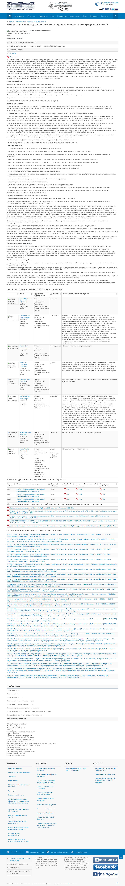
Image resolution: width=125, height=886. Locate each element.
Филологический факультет (16, 753)
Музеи (85, 16)
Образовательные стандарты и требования (18, 786)
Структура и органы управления (19, 772)
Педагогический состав (16, 795)
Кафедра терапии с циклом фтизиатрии (20, 701)
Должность (54, 294)
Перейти (13, 53)
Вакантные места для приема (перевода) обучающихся (18, 828)
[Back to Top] (121, 857)
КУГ (104, 489)
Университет (19, 16)
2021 (9, 494)
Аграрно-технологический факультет (19, 736)
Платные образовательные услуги (17, 816)
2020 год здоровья (13, 730)
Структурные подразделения (36, 22)
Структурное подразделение (39, 295)
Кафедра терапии (13, 694)
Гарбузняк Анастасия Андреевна (23, 364)
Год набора (9, 485)
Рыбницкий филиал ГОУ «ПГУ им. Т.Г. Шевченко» (76, 769)
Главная (11, 22)
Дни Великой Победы (14, 726)
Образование (43, 16)
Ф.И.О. (22, 294)
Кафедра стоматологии (14, 697)
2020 (9, 489)
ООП (80, 489)
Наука (52, 16)
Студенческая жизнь (14, 734)
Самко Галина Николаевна (24, 450)
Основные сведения (15, 768)
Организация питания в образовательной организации (18, 840)
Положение (13, 57)
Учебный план (67, 485)
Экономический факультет (16, 755)
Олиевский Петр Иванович (25, 433)
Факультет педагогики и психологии (19, 749)
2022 (9, 499)
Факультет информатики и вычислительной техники (46, 781)
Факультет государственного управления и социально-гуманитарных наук (32, 743)
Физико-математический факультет (45, 800)
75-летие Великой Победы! (16, 728)
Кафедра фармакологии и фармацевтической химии (24, 715)
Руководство (12, 791)
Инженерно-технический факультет (45, 818)
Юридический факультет (45, 813)
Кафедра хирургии (13, 690)
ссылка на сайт (65, 884)
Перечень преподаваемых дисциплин (75, 294)
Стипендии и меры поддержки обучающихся (18, 810)
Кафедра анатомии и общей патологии (20, 704)
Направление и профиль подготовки (30, 484)
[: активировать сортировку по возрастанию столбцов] (13, 294)
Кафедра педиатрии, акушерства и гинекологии (23, 708)
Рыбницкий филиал (13, 747)
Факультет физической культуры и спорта (21, 751)
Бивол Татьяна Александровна (25, 316)
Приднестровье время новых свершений (21, 732)
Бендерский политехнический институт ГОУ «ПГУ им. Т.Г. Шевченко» (105, 780)
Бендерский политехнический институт (20, 738)
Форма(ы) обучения (54, 485)
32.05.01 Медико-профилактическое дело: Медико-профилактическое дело (31, 490)
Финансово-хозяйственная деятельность (17, 822)
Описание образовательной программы (86, 485)
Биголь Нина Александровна (25, 347)
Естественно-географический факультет (20, 739)
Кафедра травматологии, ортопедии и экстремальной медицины (29, 711)
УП (68, 489)
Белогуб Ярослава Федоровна (26, 300)
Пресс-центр (94, 16)
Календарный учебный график (106, 485)
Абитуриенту (31, 16)
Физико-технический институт (17, 741)
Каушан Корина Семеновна (25, 380)
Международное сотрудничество (68, 16)
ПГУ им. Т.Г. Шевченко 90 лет (17, 724)
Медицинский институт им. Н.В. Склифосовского (23, 745)
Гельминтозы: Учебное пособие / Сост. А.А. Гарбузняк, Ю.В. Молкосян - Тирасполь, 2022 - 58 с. (42, 508)
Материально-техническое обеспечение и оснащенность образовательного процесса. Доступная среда (18, 802)
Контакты (104, 16)
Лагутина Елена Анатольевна (25, 397)
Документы (12, 777)
